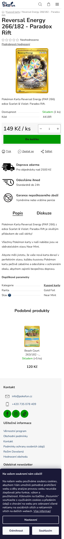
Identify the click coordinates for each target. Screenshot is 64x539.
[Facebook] (7, 414)
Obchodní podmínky (15, 436)
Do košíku (32, 139)
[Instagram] (16, 414)
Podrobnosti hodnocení (16, 44)
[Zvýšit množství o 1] (57, 129)
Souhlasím (45, 531)
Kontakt (8, 441)
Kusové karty (52, 285)
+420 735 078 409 (24, 404)
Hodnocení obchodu (15, 457)
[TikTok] (24, 414)
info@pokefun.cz (22, 396)
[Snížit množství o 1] (40, 129)
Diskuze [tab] (44, 213)
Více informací (42, 511)
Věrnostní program (14, 431)
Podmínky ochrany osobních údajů (24, 446)
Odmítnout (16, 531)
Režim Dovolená (13, 451)
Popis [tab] (18, 213)
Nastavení (30, 520)
